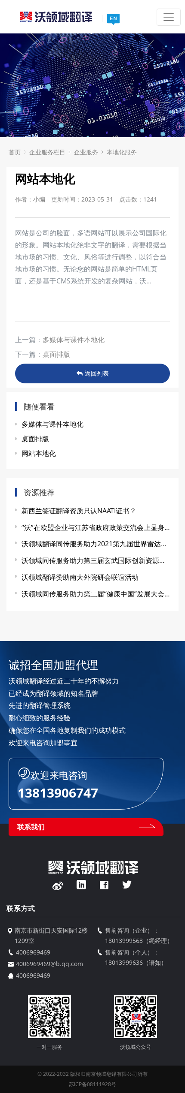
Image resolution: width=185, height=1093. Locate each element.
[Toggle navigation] (169, 17)
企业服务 (86, 152)
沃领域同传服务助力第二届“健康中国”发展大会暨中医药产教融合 (96, 594)
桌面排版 (56, 354)
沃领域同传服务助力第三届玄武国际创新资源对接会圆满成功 (96, 560)
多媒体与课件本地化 (74, 339)
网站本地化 (39, 453)
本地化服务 (122, 152)
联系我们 (31, 826)
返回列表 (97, 373)
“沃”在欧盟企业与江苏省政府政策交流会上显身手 (96, 527)
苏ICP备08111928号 (92, 1084)
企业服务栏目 (47, 152)
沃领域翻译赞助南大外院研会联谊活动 (80, 577)
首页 (15, 152)
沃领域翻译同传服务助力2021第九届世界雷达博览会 (96, 543)
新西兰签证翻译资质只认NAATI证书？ (79, 510)
